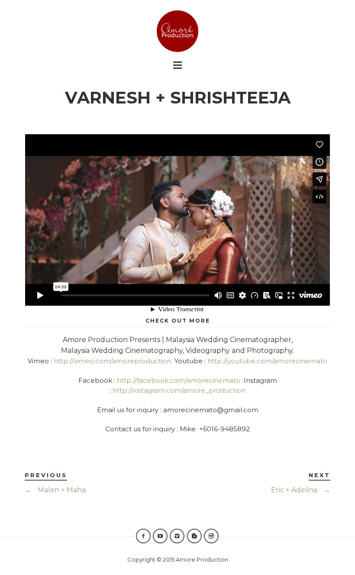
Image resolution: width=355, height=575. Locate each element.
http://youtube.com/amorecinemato (267, 361)
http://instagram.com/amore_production (179, 390)
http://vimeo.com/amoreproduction (112, 361)
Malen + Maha (55, 490)
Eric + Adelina (300, 490)
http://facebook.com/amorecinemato (178, 380)
